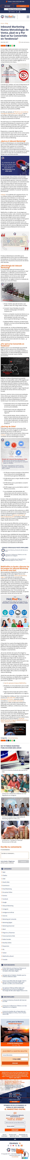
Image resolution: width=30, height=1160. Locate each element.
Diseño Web (6, 882)
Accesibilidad (15, 1156)
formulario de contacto (7, 699)
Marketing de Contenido (9, 919)
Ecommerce (6, 885)
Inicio (2, 23)
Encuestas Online (7, 892)
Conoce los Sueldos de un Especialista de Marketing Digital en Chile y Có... (13, 817)
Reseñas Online (7, 943)
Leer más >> (17, 1077)
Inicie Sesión (4, 861)
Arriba (15, 1139)
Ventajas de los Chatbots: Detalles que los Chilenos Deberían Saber (14, 975)
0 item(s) (12, 11)
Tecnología (12, 1134)
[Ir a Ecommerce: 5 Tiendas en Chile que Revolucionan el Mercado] (15, 830)
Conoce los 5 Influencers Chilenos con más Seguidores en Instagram (15, 555)
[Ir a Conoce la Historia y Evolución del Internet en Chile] (15, 760)
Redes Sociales (7, 939)
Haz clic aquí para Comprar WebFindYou (15, 683)
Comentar (23, 861)
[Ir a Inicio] (8, 16)
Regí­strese (12, 861)
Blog (6, 23)
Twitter (5, 953)
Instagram (5, 909)
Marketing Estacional (8, 926)
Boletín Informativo (22, 1145)
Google (5, 902)
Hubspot (3, 194)
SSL (4, 949)
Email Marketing (7, 889)
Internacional (15, 3)
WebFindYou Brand (8, 956)
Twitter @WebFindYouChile (8, 722)
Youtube (5, 959)
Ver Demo (7, 6)
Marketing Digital (7, 922)
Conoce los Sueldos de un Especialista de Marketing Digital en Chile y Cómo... (15, 559)
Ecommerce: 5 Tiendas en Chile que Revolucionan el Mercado (12, 841)
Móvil (4, 929)
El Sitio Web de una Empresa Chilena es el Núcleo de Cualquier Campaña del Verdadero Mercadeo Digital (14, 969)
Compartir (16, 12)
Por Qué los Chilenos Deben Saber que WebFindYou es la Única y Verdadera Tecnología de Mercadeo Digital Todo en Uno (15, 989)
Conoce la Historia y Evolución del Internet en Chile (16, 550)
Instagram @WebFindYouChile (19, 720)
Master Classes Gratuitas (15, 9)
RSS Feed (19, 1145)
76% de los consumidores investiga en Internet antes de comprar (14, 112)
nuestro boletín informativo (15, 701)
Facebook (5, 899)
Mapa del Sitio (14, 1136)
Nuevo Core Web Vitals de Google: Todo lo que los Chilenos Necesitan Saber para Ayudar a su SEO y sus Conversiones (14, 982)
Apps (4, 872)
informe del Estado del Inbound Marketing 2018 (13, 516)
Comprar (15, 1090)
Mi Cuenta (19, 12)
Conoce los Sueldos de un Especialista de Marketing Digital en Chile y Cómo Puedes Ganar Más (14, 1012)
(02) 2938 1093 (20, 1)
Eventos (5, 895)
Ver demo (14, 1101)
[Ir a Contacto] (15, 1032)
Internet (5, 916)
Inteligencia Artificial (8, 912)
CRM (4, 879)
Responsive (6, 946)
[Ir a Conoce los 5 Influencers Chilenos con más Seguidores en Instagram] (15, 783)
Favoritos (24, 1136)
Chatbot (5, 875)
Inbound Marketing (13, 738)
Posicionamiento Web (9, 936)
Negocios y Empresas (9, 932)
